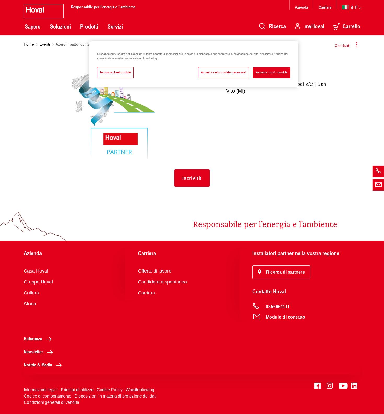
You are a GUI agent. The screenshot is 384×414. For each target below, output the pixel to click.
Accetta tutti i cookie (272, 72)
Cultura (31, 293)
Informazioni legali (41, 390)
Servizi (115, 26)
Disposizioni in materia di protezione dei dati (115, 396)
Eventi (44, 44)
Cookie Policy (110, 390)
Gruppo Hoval (38, 282)
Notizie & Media (38, 364)
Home (29, 44)
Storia (30, 304)
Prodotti (89, 26)
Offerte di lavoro (154, 271)
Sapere (32, 26)
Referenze (33, 338)
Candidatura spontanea (162, 282)
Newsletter (33, 351)
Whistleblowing (140, 390)
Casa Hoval (36, 271)
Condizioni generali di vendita (51, 402)
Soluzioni (60, 26)
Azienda (301, 7)
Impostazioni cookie (115, 72)
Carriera (325, 7)
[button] (192, 178)
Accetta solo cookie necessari (223, 72)
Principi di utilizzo (77, 390)
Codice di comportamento (47, 396)
